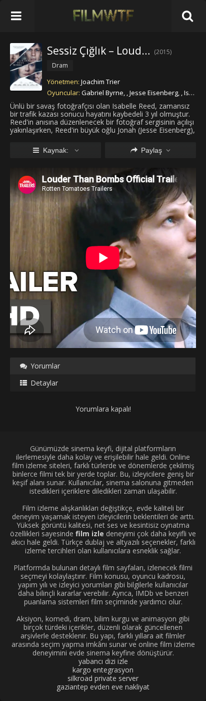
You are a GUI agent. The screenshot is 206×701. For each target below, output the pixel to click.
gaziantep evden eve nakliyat (103, 686)
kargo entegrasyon (103, 669)
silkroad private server (103, 678)
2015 (163, 52)
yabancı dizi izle (103, 661)
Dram (60, 65)
